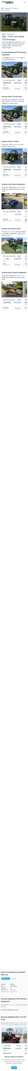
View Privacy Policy (17, 1063)
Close (14, 1067)
